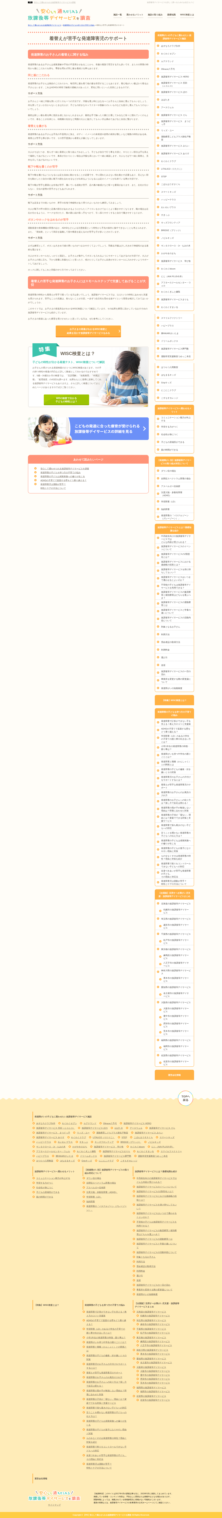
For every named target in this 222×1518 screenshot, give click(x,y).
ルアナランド (167, 61)
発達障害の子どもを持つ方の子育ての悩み (60, 472)
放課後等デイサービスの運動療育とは (176, 603)
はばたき (165, 100)
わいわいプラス (168, 207)
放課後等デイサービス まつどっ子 (176, 122)
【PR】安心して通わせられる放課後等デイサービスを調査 (107, 1515)
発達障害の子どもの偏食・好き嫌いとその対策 (176, 770)
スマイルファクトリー (171, 318)
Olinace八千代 (168, 69)
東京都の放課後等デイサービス (176, 949)
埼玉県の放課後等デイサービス (176, 919)
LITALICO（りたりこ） (172, 169)
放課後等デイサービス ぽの (174, 92)
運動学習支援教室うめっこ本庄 (176, 356)
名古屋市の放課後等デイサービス (176, 994)
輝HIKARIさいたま (170, 333)
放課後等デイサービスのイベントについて (176, 548)
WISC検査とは (187, 15)
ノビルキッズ (167, 238)
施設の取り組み (155, 15)
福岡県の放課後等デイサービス (176, 1040)
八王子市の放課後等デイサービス (176, 964)
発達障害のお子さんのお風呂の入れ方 (176, 794)
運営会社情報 (174, 1075)
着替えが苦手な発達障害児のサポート (176, 786)
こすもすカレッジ (169, 398)
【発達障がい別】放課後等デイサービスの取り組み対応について (174, 462)
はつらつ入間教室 (169, 367)
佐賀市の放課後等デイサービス (176, 1063)
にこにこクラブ (168, 390)
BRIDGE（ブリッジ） (171, 230)
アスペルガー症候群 (170, 486)
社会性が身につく (169, 434)
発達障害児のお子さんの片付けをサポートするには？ (176, 778)
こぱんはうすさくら (170, 184)
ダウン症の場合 (168, 471)
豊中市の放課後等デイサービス (176, 1017)
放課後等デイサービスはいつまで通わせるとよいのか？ (176, 578)
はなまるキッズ (168, 375)
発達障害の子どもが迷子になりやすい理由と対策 (176, 849)
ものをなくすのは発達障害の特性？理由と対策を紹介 (176, 857)
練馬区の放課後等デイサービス (176, 956)
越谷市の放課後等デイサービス (176, 926)
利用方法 (165, 634)
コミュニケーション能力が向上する (176, 419)
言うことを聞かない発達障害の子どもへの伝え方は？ (176, 834)
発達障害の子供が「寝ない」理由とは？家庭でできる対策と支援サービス (176, 818)
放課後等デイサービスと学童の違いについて (176, 611)
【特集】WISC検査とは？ (174, 700)
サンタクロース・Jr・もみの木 (175, 245)
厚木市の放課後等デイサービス (176, 979)
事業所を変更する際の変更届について (176, 680)
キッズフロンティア (170, 222)
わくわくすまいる (169, 307)
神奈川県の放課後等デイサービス (176, 972)
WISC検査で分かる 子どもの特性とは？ (66, 400)
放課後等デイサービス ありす (175, 153)
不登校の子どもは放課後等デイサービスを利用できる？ (176, 586)
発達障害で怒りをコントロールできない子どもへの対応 (176, 865)
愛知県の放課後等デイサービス (176, 987)
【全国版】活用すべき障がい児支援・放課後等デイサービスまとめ (174, 894)
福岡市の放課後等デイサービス (176, 1047)
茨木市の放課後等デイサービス (176, 1032)
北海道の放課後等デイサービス (176, 903)
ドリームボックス (169, 341)
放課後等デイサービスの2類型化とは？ (175, 555)
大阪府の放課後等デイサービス (176, 1002)
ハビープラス (167, 325)
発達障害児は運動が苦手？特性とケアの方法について (53, 486)
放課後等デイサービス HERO (175, 76)
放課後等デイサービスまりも (175, 299)
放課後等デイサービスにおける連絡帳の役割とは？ (176, 563)
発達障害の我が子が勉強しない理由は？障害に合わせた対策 (176, 809)
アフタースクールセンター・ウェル (176, 284)
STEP (164, 176)
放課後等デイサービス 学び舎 (176, 261)
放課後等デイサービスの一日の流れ (176, 673)
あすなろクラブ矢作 (170, 46)
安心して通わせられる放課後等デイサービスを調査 (55, 2)
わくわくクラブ (168, 161)
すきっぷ (165, 215)
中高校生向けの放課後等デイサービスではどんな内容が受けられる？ (176, 539)
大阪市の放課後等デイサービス (176, 1010)
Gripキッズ (166, 382)
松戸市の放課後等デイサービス (176, 941)
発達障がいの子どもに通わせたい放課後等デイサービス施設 (174, 37)
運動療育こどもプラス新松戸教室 (176, 138)
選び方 (164, 657)
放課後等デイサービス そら (174, 115)
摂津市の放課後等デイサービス (176, 1025)
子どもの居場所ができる (172, 442)
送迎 (163, 665)
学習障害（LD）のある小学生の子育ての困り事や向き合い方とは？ (176, 739)
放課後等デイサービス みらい (175, 146)
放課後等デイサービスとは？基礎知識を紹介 (174, 529)
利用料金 (165, 650)
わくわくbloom (168, 269)
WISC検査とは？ (77, 353)
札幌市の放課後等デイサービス (176, 911)
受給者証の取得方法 (170, 642)
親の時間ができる (169, 450)
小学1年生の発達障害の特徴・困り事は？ (175, 747)
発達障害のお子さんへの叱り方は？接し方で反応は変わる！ (176, 801)
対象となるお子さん (170, 627)
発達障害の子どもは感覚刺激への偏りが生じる (62, 476)
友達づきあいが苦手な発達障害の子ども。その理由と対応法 (176, 874)
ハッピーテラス (168, 199)
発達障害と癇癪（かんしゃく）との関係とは (176, 763)
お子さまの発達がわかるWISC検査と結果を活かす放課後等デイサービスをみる (88, 331)
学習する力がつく (169, 427)
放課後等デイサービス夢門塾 (175, 348)
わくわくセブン (168, 53)
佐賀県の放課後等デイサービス (176, 1055)
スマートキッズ (168, 192)
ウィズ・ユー (167, 130)
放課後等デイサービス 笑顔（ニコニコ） (174, 84)
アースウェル (167, 107)
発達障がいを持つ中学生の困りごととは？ (176, 755)
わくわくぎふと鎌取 (170, 292)
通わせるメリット (134, 15)
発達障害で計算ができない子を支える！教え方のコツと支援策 (176, 722)
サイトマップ (54, 1505)
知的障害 (165, 509)
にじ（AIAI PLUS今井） (172, 276)
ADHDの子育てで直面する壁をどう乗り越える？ (63, 480)
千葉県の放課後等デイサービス (176, 934)
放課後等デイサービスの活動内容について (176, 619)
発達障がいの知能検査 (171, 688)
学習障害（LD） (169, 501)
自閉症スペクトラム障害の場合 (176, 478)
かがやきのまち (168, 253)
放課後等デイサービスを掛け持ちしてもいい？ (176, 571)
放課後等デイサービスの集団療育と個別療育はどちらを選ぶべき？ (176, 595)
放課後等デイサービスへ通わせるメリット (174, 410)
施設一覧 (117, 15)
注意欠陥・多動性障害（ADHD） (171, 494)
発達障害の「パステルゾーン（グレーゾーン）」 (175, 517)
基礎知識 (171, 15)
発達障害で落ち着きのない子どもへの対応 (176, 826)
